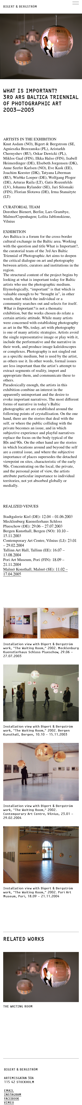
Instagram (12, 1094)
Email (9, 1090)
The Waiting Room (18, 1006)
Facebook (11, 1098)
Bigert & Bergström (20, 6)
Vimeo (9, 1102)
